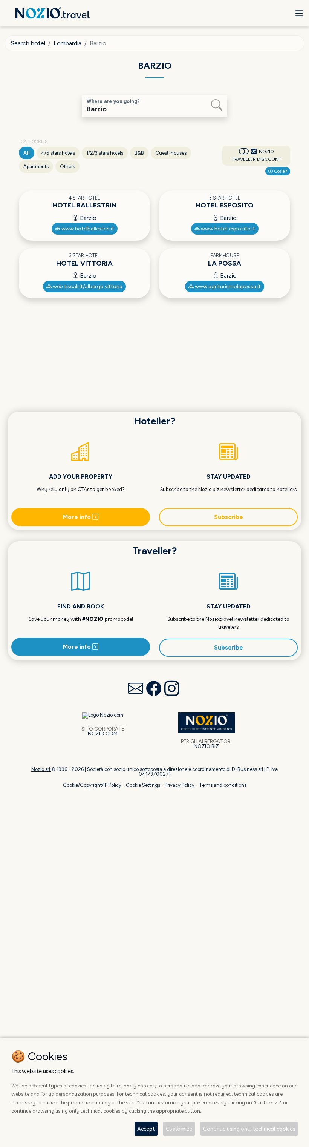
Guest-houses (171, 153)
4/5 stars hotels (58, 153)
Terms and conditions (222, 785)
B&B (139, 153)
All (26, 153)
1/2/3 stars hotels (104, 153)
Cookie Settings (143, 785)
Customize (179, 1128)
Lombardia (67, 43)
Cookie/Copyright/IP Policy (92, 785)
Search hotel (28, 43)
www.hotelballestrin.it (87, 229)
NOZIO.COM (103, 734)
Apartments (36, 166)
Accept (146, 1128)
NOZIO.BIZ (206, 746)
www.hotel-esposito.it (227, 229)
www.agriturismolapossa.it (227, 286)
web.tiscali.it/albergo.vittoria (87, 286)
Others (67, 166)
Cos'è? (280, 171)
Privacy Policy (179, 785)
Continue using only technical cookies (249, 1128)
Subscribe (228, 517)
